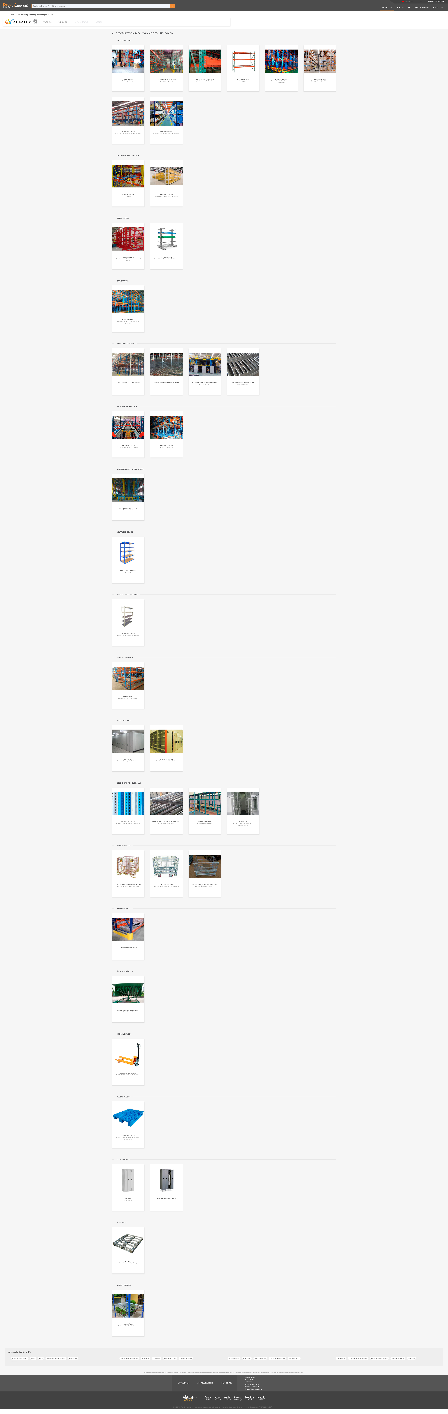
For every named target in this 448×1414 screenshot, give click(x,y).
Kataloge (400, 7)
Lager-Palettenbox (186, 1358)
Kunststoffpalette (234, 1358)
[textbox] (101, 6)
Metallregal (246, 1358)
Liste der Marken (250, 1377)
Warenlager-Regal (170, 1358)
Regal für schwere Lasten (379, 1358)
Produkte (386, 7)
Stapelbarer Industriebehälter (56, 1358)
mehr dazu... (14, 1361)
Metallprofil (145, 1358)
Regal (33, 1358)
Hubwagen (156, 1358)
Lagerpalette (341, 1358)
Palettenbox (73, 1358)
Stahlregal (411, 1358)
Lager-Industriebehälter (19, 1358)
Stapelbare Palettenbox (277, 1358)
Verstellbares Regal (398, 1358)
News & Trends (421, 7)
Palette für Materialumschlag (358, 1358)
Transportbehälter (260, 1358)
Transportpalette (294, 1358)
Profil (41, 1358)
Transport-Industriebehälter (129, 1358)
